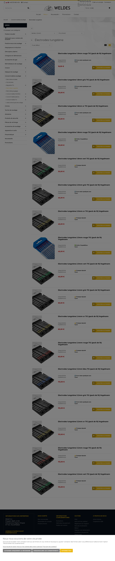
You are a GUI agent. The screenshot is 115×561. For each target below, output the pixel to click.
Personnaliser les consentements (46, 550)
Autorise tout (66, 550)
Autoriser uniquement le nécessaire (17, 550)
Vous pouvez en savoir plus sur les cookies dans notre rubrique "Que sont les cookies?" (30, 546)
